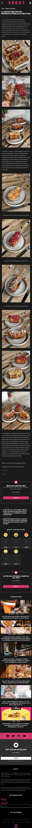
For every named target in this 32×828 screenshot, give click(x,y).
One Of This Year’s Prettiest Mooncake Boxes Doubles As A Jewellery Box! (16, 681)
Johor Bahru (11, 613)
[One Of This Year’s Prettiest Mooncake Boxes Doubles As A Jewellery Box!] (16, 671)
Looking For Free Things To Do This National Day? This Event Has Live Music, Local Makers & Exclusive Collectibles (16, 638)
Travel (22, 613)
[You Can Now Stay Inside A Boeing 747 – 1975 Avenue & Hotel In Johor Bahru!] (16, 606)
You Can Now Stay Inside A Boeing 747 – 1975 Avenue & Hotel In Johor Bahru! (16, 617)
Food (18, 678)
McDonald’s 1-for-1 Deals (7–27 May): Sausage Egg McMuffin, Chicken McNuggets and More (16, 725)
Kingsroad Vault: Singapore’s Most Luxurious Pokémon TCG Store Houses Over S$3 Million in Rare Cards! (16, 660)
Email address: (16, 492)
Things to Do (20, 634)
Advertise (19, 822)
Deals (14, 678)
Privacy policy (26, 822)
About (3, 822)
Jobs (8, 822)
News (17, 613)
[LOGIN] (30, 2)
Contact (13, 822)
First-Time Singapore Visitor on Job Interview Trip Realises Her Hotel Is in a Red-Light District (16, 703)
